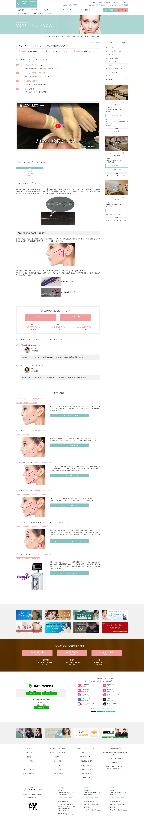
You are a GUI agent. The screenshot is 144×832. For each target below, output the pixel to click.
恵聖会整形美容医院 (86, 761)
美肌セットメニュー (86, 753)
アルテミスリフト (26, 463)
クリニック (34, 10)
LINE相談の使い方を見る (41, 702)
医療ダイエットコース (86, 757)
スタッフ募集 (58, 765)
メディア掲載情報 (84, 10)
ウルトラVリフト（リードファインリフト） (36, 523)
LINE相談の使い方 (57, 773)
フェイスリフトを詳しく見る (69, 415)
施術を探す (21, 10)
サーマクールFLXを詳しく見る (69, 573)
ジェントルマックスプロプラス (86, 748)
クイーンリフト (25, 431)
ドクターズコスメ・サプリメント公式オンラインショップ (114, 768)
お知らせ (57, 757)
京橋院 (86, 787)
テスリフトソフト (26, 491)
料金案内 (46, 10)
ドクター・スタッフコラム (57, 748)
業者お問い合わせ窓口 (29, 773)
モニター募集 (58, 761)
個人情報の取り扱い (32, 797)
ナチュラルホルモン (111, 72)
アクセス (96, 10)
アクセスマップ (67, 798)
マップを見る (117, 115)
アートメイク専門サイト (114, 759)
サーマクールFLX (26, 554)
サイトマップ (32, 799)
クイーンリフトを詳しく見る (69, 445)
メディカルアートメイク (86, 769)
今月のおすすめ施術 (86, 765)
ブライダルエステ (86, 777)
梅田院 (112, 787)
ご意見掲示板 (58, 769)
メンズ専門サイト (114, 763)
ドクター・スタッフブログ (57, 753)
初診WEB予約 (109, 10)
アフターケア (71, 10)
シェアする (99, 711)
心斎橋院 (61, 787)
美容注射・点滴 (86, 773)
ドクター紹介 (29, 761)
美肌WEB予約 (121, 10)
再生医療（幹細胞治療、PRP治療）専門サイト (115, 753)
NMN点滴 (108, 76)
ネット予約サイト (114, 748)
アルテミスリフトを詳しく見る (69, 475)
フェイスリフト (25, 399)
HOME (29, 748)
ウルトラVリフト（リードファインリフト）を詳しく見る (69, 541)
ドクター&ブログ (59, 10)
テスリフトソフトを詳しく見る (69, 505)
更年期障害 (109, 79)
